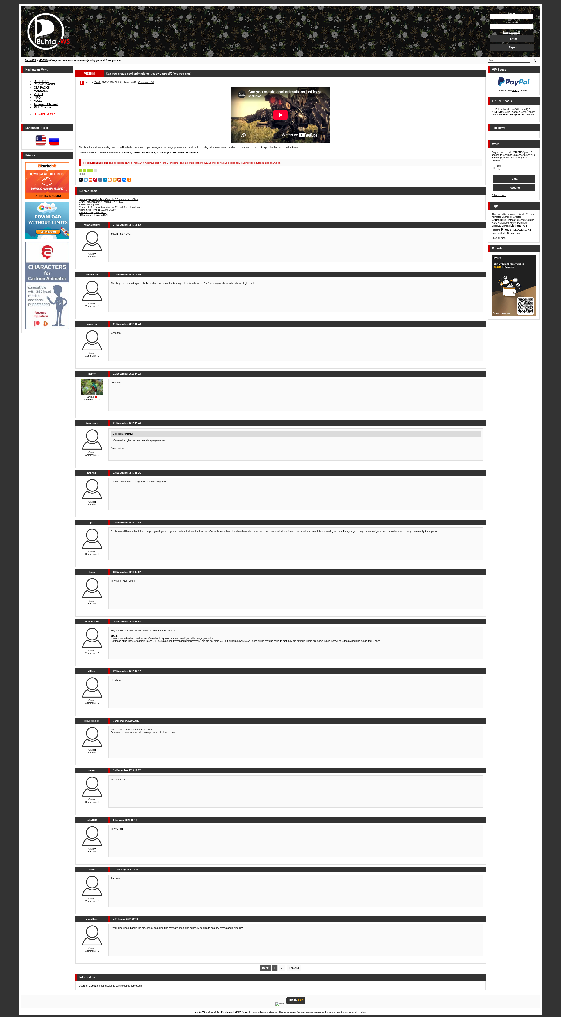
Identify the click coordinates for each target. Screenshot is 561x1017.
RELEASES (41, 81)
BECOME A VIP (44, 114)
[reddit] (90, 180)
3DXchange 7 (163, 152)
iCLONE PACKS (44, 84)
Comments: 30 (146, 82)
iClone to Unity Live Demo (92, 212)
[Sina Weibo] (119, 180)
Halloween (503, 222)
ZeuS (97, 82)
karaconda (92, 423)
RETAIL (527, 229)
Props (506, 229)
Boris (92, 572)
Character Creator (511, 216)
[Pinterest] (95, 180)
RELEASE (517, 229)
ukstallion (92, 919)
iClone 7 (126, 152)
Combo (530, 220)
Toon (517, 233)
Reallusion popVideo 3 (90, 204)
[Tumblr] (100, 180)
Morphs (506, 225)
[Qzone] (115, 180)
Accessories (510, 214)
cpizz (92, 522)
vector (92, 770)
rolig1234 (92, 820)
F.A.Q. (38, 100)
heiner (92, 373)
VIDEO (38, 94)
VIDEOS (89, 73)
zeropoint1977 (92, 225)
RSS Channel (43, 107)
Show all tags (499, 238)
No (498, 169)
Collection (520, 220)
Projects (496, 229)
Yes (498, 165)
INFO (37, 97)
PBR (524, 225)
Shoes (510, 233)
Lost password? (511, 32)
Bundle (521, 214)
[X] (81, 180)
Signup (513, 47)
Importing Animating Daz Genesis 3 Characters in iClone (108, 199)
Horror (513, 222)
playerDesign (91, 720)
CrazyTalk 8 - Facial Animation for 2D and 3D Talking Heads (110, 207)
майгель (92, 324)
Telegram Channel (46, 104)
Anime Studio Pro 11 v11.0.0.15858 (97, 209)
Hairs (494, 222)
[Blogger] (110, 180)
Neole (92, 869)
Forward (294, 968)
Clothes (511, 220)
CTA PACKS (42, 87)
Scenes (496, 233)
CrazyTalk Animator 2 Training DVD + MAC (101, 202)
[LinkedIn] (105, 180)
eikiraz (92, 671)
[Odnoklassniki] (129, 180)
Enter (513, 38)
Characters (499, 219)
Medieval (496, 225)
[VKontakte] (124, 180)
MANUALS (41, 91)
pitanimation (92, 621)
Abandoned (498, 214)
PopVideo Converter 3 (185, 152)
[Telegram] (86, 180)
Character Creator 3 (144, 152)
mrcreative (92, 274)
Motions (515, 225)
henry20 (91, 473)
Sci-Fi (503, 233)
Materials (522, 222)
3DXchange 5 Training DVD (93, 215)
